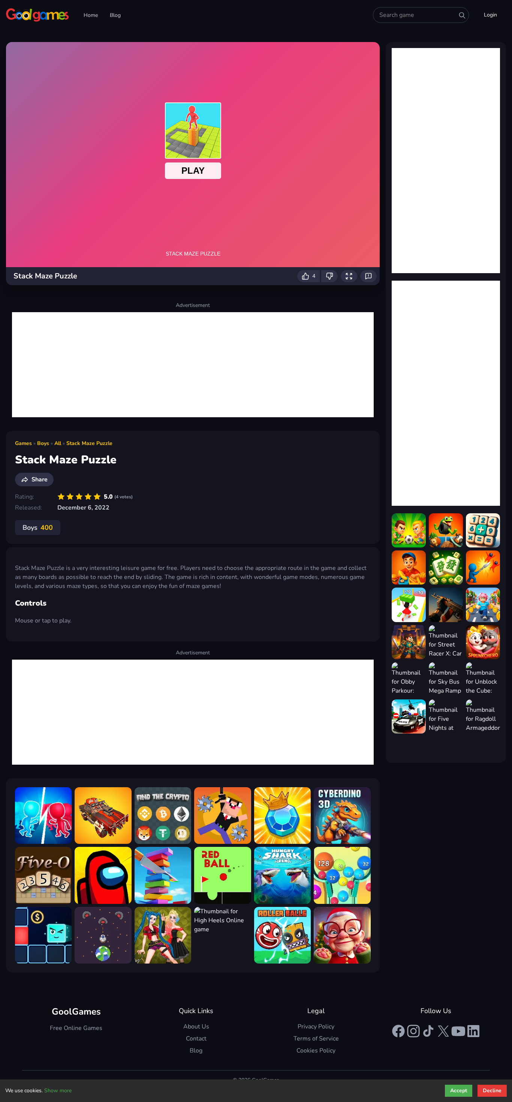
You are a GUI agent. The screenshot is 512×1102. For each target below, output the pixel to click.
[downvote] (329, 276)
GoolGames (76, 1012)
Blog (115, 15)
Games (23, 443)
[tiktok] (428, 1031)
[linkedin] (473, 1031)
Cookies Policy (315, 1050)
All (57, 443)
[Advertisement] (193, 364)
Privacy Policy (316, 1026)
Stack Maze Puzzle (89, 443)
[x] (443, 1031)
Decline (492, 1090)
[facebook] (398, 1031)
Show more (58, 1090)
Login (490, 14)
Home (91, 15)
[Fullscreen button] (349, 276)
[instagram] (413, 1031)
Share (39, 479)
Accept (458, 1090)
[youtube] (458, 1031)
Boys (43, 443)
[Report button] (368, 276)
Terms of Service (316, 1038)
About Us (196, 1026)
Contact (196, 1038)
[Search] (462, 15)
